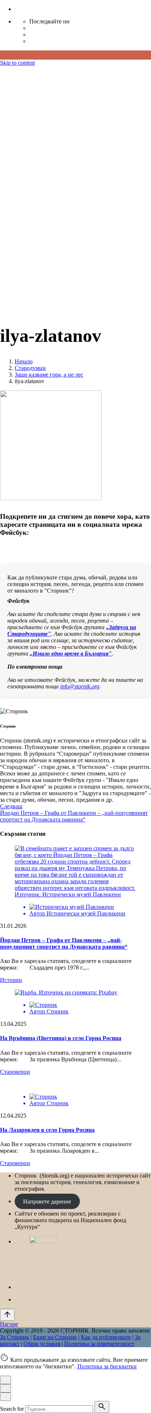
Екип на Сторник (55, 252)
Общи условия (41, 259)
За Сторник (14, 252)
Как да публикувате (106, 252)
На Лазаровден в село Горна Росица (47, 1130)
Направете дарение (47, 1201)
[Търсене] (22, 307)
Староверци (15, 1072)
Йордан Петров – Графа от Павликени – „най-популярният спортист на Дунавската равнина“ (64, 943)
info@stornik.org (79, 686)
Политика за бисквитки (107, 1366)
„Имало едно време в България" (71, 653)
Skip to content (17, 63)
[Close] (5, 96)
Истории (11, 980)
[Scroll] (7, 1315)
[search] (102, 1407)
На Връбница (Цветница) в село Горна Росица (60, 1038)
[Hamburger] (3, 71)
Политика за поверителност (99, 259)
